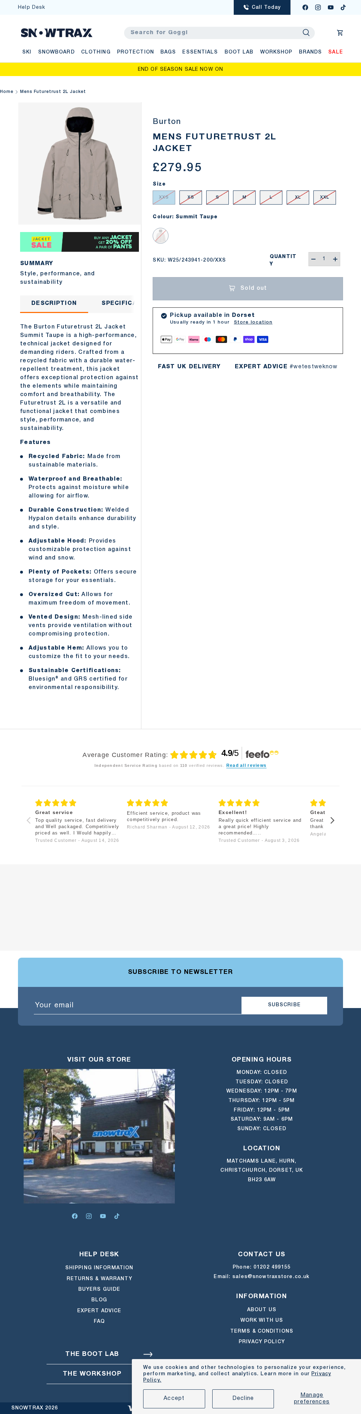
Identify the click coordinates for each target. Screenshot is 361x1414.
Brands (310, 52)
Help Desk (31, 7)
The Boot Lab (92, 1354)
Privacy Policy (262, 1342)
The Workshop (92, 1374)
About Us (261, 1310)
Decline (243, 1398)
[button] (340, 32)
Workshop (276, 52)
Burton (167, 121)
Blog (99, 1300)
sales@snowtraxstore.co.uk (271, 1277)
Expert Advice (99, 1311)
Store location (253, 322)
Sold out (253, 288)
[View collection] (79, 236)
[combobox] (219, 33)
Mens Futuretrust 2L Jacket (53, 92)
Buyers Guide (99, 1289)
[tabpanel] (79, 508)
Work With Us (261, 1320)
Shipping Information (99, 1268)
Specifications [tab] (129, 303)
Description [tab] (54, 303)
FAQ (99, 1321)
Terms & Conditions (261, 1331)
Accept (174, 1398)
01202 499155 (271, 1267)
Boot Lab (239, 52)
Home (6, 92)
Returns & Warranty (99, 1279)
